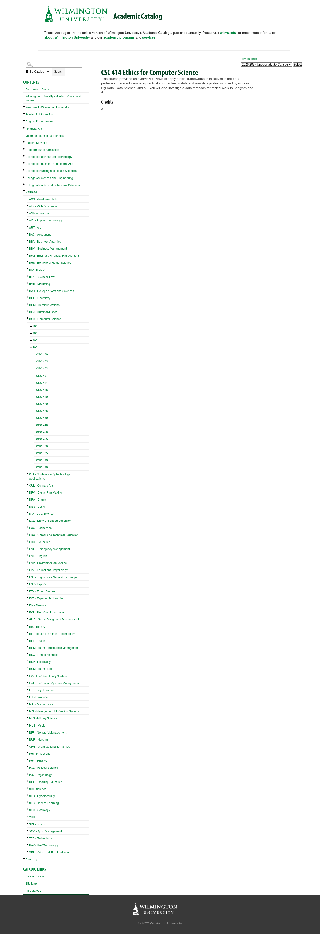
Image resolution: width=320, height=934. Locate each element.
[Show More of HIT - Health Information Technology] (28, 633)
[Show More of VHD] (28, 816)
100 (35, 326)
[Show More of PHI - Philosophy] (28, 753)
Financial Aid (34, 128)
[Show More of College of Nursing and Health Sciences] (24, 170)
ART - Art (35, 227)
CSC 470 (42, 446)
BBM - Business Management (48, 248)
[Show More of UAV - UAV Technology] (28, 844)
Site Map (31, 883)
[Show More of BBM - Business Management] (28, 248)
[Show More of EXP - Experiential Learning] (28, 597)
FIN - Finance (37, 605)
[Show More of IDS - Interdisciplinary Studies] (28, 675)
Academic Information (39, 114)
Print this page (249, 58)
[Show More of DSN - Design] (28, 506)
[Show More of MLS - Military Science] (28, 717)
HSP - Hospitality (40, 662)
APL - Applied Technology (45, 220)
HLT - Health (37, 640)
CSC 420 (42, 404)
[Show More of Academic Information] (24, 113)
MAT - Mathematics (41, 704)
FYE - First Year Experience (46, 612)
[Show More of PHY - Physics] (28, 760)
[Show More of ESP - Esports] (28, 583)
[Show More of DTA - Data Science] (28, 513)
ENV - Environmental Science (48, 563)
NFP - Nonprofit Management (47, 732)
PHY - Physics (38, 760)
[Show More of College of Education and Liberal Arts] (24, 163)
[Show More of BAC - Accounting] (28, 234)
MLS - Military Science (43, 718)
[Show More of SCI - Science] (28, 788)
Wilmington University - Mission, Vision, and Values (53, 98)
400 (35, 347)
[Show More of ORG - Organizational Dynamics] (28, 746)
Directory (31, 859)
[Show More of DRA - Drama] (28, 499)
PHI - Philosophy (39, 753)
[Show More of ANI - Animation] (28, 212)
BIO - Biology (37, 269)
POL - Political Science (43, 767)
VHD (32, 817)
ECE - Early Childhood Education (50, 520)
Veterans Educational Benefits (45, 135)
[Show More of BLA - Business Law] (28, 276)
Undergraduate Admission (42, 149)
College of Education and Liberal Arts (49, 164)
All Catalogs (33, 890)
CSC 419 (42, 397)
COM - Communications (44, 305)
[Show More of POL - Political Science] (28, 767)
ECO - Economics (40, 528)
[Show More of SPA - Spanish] (28, 823)
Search (58, 71)
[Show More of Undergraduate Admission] (24, 149)
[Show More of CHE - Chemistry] (28, 297)
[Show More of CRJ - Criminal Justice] (28, 311)
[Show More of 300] (31, 341)
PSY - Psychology (40, 775)
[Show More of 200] (31, 333)
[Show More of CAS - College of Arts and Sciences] (28, 290)
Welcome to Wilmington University (47, 107)
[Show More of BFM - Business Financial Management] (28, 255)
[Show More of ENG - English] (28, 555)
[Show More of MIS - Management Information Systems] (28, 710)
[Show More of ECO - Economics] (28, 527)
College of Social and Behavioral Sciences (53, 185)
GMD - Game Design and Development (54, 619)
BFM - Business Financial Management (54, 255)
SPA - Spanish (38, 824)
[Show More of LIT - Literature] (28, 696)
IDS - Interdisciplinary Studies (48, 676)
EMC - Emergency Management (49, 549)
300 (35, 340)
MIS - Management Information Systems (54, 711)
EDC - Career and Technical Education (53, 535)
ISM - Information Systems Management (54, 683)
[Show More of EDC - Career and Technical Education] (28, 534)
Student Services (36, 142)
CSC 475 (42, 453)
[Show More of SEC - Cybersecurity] (28, 795)
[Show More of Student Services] (24, 142)
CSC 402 (42, 361)
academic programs (119, 37)
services (149, 37)
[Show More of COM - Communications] (28, 304)
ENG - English (38, 556)
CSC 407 (42, 375)
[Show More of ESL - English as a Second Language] (28, 576)
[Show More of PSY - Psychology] (28, 774)
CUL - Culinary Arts (41, 485)
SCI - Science (37, 789)
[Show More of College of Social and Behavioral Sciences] (24, 184)
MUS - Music (37, 725)
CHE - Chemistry (39, 298)
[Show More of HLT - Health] (28, 640)
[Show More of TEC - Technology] (28, 837)
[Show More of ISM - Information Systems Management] (28, 682)
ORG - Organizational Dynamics (49, 746)
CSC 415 (42, 389)
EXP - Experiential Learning (46, 598)
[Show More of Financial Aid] (24, 128)
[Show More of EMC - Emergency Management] (28, 548)
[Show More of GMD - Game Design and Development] (28, 618)
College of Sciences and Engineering (49, 178)
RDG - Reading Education (45, 782)
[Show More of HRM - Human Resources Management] (28, 647)
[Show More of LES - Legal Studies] (28, 689)
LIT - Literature (38, 697)
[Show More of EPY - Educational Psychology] (28, 569)
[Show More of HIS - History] (28, 626)
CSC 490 (42, 467)
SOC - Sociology (39, 810)
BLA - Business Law (42, 277)
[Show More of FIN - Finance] (28, 604)
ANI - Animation (39, 213)
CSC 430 (42, 418)
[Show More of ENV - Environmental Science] (28, 562)
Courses (31, 192)
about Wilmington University (67, 37)
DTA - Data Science (41, 513)
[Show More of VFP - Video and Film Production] (28, 851)
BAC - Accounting (40, 234)
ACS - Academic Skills (43, 199)
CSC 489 (42, 460)
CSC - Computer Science (45, 319)
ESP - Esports (38, 584)
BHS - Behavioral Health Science (50, 262)
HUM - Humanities (40, 669)
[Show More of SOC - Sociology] (28, 809)
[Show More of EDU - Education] (28, 541)
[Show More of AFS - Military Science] (28, 205)
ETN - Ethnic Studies (42, 591)
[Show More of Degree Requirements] (24, 120)
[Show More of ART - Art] (28, 226)
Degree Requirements (40, 121)
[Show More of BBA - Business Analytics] (28, 241)
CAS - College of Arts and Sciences (51, 291)
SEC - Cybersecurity (42, 796)
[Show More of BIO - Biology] (28, 269)
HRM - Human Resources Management (54, 648)
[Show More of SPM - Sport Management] (28, 830)
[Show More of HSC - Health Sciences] (28, 654)
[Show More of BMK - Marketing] (28, 283)
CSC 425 (42, 411)
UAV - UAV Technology (43, 845)
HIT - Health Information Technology (52, 633)
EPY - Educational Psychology (48, 570)
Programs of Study (37, 89)
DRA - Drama (37, 499)
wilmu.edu (228, 32)
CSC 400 (42, 354)
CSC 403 (42, 368)
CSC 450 (42, 432)
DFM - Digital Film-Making (45, 492)
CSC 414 (42, 382)
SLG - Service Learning (44, 803)
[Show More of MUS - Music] (28, 725)
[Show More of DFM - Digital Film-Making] (28, 492)
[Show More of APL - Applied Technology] (28, 219)
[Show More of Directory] (24, 858)
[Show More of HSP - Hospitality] (28, 661)
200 (35, 333)
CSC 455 (42, 439)
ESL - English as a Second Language (53, 577)
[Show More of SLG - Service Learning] (28, 802)
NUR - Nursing (38, 739)
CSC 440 (42, 425)
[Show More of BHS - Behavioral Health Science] (28, 262)
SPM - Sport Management (45, 831)
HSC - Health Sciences (43, 655)
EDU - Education (39, 542)
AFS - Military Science (43, 206)
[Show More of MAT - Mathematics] (28, 703)
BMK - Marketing (39, 284)
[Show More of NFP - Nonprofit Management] (28, 732)
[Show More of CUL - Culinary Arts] (28, 485)
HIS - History (37, 626)
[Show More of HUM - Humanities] (28, 668)
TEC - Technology (40, 838)
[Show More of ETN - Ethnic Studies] (28, 590)
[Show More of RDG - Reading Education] (28, 781)
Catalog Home (35, 876)
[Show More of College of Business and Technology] (24, 156)
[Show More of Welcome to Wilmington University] (24, 106)
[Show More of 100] (31, 326)
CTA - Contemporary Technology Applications (50, 476)
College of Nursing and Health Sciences (51, 171)
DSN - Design (38, 506)
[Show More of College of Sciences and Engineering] (24, 177)
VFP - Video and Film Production (50, 852)
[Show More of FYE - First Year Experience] (28, 611)
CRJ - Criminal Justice (43, 312)
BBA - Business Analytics (45, 241)
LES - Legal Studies (41, 690)
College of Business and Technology (49, 157)
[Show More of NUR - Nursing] (28, 739)
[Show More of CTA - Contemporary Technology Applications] (28, 473)
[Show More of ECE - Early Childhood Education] (28, 520)
